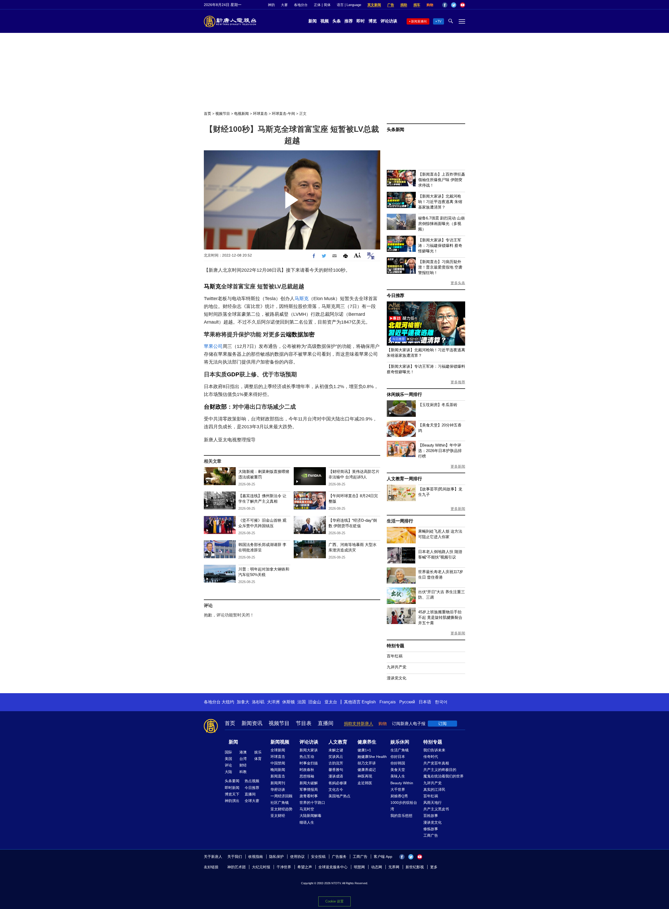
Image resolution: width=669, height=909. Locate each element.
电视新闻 (241, 113)
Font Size (357, 255)
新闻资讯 (251, 723)
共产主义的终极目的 (439, 770)
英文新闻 (374, 5)
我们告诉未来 (434, 750)
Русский (407, 702)
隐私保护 (276, 856)
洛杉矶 (258, 702)
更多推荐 (458, 382)
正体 (317, 5)
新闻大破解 (308, 783)
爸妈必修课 (337, 783)
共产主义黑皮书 (436, 809)
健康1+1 (364, 750)
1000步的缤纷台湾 (403, 805)
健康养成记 (366, 770)
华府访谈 (277, 789)
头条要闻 (232, 781)
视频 (324, 21)
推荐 (348, 21)
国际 (228, 752)
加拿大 (243, 702)
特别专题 (395, 645)
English (369, 702)
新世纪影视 (415, 867)
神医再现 (364, 776)
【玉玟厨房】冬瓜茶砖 (437, 404)
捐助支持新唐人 (358, 723)
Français (387, 702)
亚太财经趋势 (281, 809)
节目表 (304, 723)
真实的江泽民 (434, 789)
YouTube (462, 5)
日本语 (425, 702)
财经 (243, 765)
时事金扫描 (308, 763)
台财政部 (215, 406)
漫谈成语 (335, 776)
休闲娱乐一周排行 (404, 394)
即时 (360, 21)
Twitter (453, 5)
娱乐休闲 (399, 742)
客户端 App (383, 856)
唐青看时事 (308, 796)
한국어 (441, 702)
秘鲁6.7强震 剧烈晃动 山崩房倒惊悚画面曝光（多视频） (441, 223)
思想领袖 (306, 776)
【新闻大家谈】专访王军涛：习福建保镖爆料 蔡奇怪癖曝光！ (440, 245)
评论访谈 (388, 21)
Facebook (444, 5)
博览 (372, 21)
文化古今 (335, 789)
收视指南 (255, 856)
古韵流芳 (335, 763)
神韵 (271, 5)
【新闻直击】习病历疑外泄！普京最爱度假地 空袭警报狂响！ (440, 267)
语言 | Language (349, 5)
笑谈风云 (335, 756)
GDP (233, 374)
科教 (243, 772)
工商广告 (430, 835)
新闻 (312, 21)
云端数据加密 (297, 334)
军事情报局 (308, 789)
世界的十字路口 (312, 802)
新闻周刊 (277, 783)
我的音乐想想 (401, 815)
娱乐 (258, 752)
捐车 (416, 5)
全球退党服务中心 (333, 867)
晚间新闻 (277, 770)
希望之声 (304, 867)
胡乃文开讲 (366, 763)
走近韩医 (364, 783)
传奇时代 (430, 756)
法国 (301, 702)
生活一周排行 (400, 521)
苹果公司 (213, 346)
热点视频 (252, 781)
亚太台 (331, 702)
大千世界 (397, 789)
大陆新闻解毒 (310, 815)
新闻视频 (279, 742)
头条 (336, 21)
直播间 (325, 723)
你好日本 (397, 756)
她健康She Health (372, 756)
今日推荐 (395, 295)
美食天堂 (397, 770)
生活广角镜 (399, 750)
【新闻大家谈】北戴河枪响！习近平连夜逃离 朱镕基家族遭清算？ (440, 201)
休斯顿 (288, 702)
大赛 (284, 5)
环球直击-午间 (283, 113)
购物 (429, 5)
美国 (228, 759)
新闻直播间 (419, 21)
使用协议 (297, 856)
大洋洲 (273, 702)
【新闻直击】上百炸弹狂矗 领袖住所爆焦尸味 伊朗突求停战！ (441, 179)
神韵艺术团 (236, 867)
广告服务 (339, 856)
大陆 (228, 772)
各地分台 (301, 5)
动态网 (376, 867)
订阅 (442, 723)
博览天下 (232, 794)
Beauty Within (401, 783)
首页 (207, 113)
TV (439, 21)
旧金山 (314, 702)
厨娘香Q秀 (399, 796)
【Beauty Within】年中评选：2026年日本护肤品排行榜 (440, 450)
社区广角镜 (279, 802)
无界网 (393, 867)
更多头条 (458, 283)
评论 (228, 765)
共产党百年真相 (436, 763)
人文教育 (337, 742)
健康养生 (366, 742)
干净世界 (283, 867)
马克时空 (306, 809)
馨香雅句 (335, 770)
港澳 (243, 752)
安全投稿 (318, 856)
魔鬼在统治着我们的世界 (443, 776)
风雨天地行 (432, 802)
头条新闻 (395, 129)
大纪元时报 (261, 867)
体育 (258, 759)
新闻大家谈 (308, 750)
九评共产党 (396, 667)
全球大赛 (252, 801)
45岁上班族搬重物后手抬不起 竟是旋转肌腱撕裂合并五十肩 (440, 617)
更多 (433, 867)
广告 (390, 5)
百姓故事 (430, 815)
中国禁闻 (277, 763)
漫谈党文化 (396, 678)
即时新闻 (232, 788)
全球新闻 (277, 750)
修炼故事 (430, 829)
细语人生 (306, 822)
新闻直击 (277, 776)
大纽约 (228, 702)
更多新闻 (458, 466)
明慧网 (359, 867)
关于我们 (234, 856)
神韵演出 (232, 801)
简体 (327, 5)
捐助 (403, 5)
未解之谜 (335, 750)
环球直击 (260, 113)
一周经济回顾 (281, 796)
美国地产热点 (339, 796)
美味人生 (397, 776)
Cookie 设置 (334, 901)
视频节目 (222, 113)
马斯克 (212, 286)
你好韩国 (397, 763)
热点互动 (306, 756)
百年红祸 (394, 656)
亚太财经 (277, 815)
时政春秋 (306, 770)
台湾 (243, 759)
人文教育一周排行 (404, 478)
